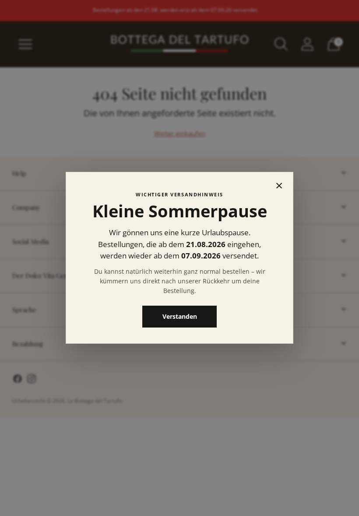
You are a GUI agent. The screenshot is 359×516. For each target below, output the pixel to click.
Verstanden (179, 317)
